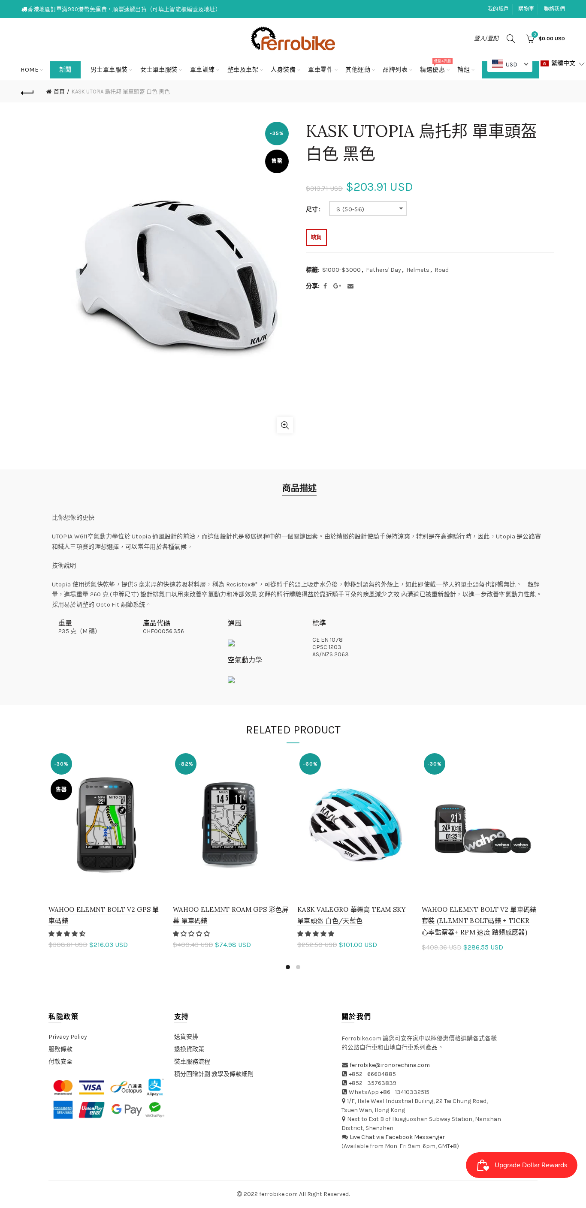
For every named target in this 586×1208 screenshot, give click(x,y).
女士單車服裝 (159, 69)
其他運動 (357, 69)
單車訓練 (202, 69)
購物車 (526, 9)
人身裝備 (283, 69)
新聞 (65, 69)
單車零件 (320, 69)
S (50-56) (350, 209)
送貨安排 (186, 1036)
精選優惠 (435, 66)
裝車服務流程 (192, 1061)
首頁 (59, 91)
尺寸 (312, 209)
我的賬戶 (498, 9)
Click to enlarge (285, 425)
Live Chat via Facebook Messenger (397, 1137)
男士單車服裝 (109, 69)
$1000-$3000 (341, 269)
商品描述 (299, 488)
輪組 (463, 69)
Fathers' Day (383, 269)
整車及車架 (243, 69)
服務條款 (60, 1049)
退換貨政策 (189, 1049)
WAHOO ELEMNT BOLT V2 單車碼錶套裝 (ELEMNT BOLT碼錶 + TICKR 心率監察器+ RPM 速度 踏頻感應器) (479, 920)
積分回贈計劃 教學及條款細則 (214, 1074)
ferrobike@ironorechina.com (390, 1065)
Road (442, 269)
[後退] (28, 91)
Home (29, 69)
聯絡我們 (554, 9)
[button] (67, 934)
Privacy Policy (67, 1036)
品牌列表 (398, 66)
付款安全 (60, 1061)
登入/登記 (486, 38)
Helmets (417, 269)
